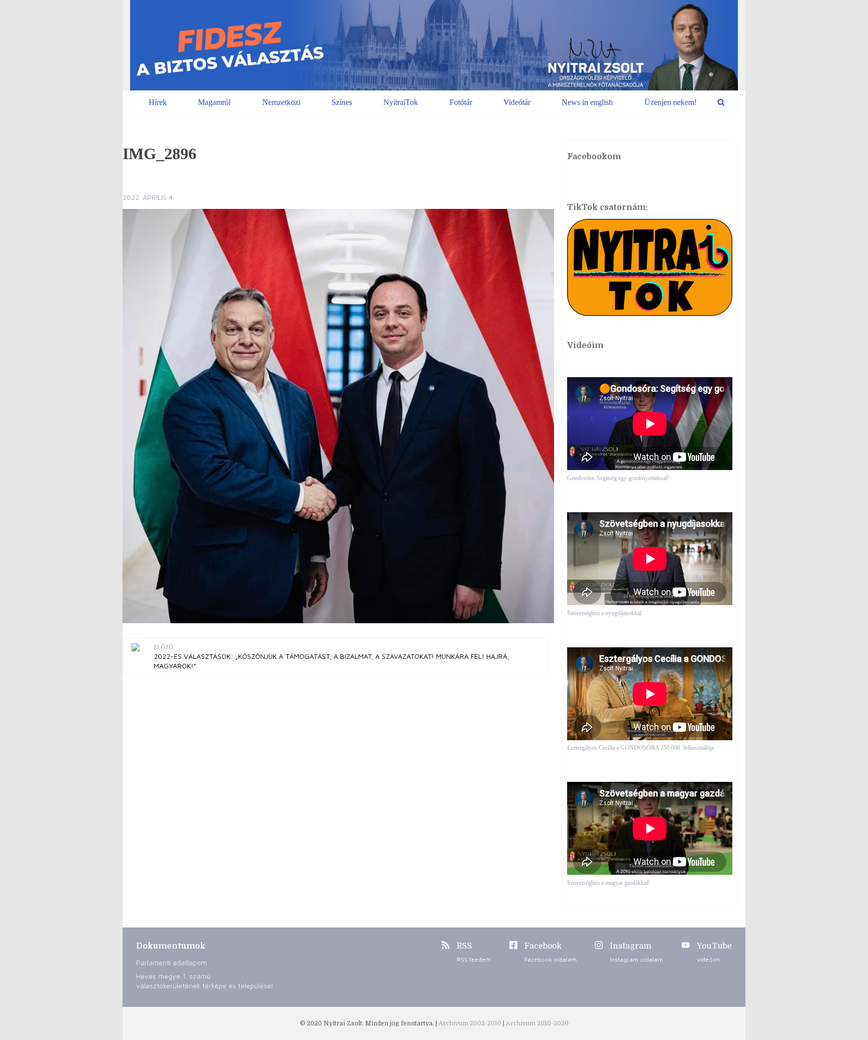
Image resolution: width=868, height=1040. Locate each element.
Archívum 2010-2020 (537, 1023)
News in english (587, 102)
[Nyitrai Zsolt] (434, 45)
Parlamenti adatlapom (171, 962)
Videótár (516, 102)
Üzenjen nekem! (670, 102)
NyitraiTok (400, 102)
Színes (342, 102)
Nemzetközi (281, 102)
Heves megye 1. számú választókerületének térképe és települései (204, 981)
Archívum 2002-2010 (471, 1023)
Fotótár (461, 102)
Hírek (158, 102)
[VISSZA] (721, 102)
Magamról (214, 102)
